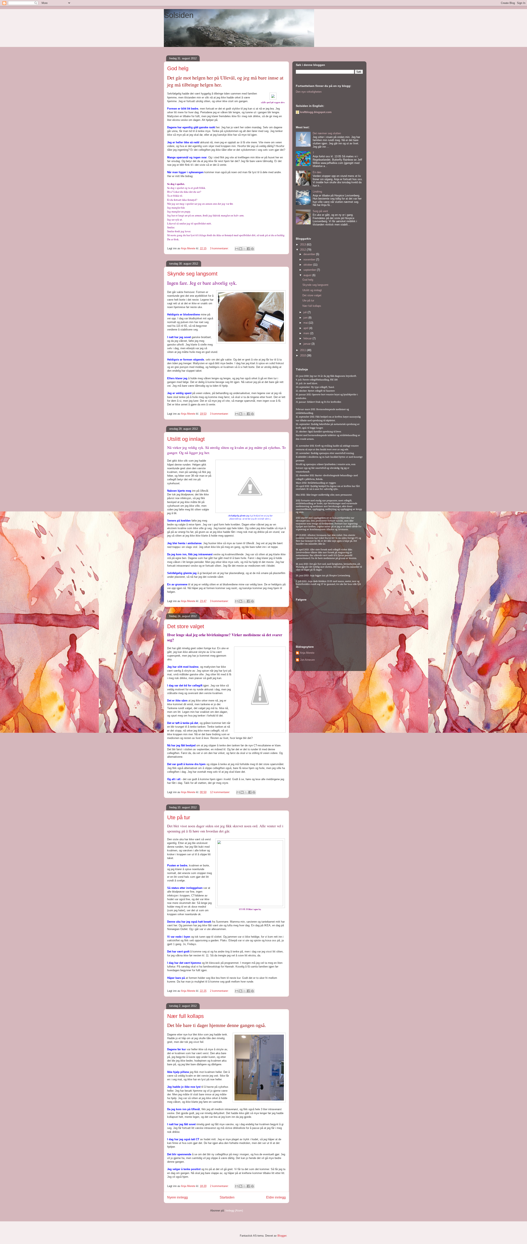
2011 (303, 350)
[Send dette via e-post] (237, 249)
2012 (303, 249)
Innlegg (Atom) (234, 1210)
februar (307, 338)
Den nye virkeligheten (309, 91)
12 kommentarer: (220, 792)
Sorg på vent (320, 211)
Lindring (317, 191)
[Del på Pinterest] (252, 249)
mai (306, 322)
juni (305, 317)
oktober (308, 264)
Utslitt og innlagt (186, 439)
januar (307, 343)
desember (309, 254)
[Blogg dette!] (241, 249)
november (309, 259)
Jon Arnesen (307, 659)
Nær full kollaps (185, 1016)
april (306, 328)
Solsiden (179, 15)
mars (306, 333)
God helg (177, 68)
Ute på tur (178, 817)
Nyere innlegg (177, 1197)
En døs (317, 172)
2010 (303, 355)
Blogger (281, 1235)
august (307, 275)
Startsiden (227, 1197)
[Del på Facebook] (248, 249)
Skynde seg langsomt (192, 274)
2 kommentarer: (220, 990)
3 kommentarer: (220, 248)
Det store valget (185, 626)
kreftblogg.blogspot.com (316, 112)
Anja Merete (307, 652)
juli (305, 312)
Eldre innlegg (276, 1197)
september (310, 269)
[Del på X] (245, 249)
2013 (303, 244)
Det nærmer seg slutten (327, 133)
